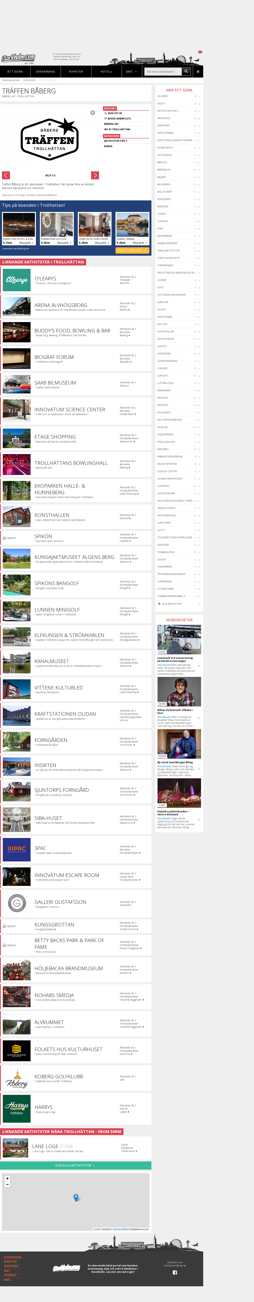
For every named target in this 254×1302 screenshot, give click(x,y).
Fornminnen (165, 265)
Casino (161, 214)
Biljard (161, 177)
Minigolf (162, 397)
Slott (161, 530)
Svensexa (163, 545)
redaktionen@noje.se (175, 1265)
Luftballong (165, 383)
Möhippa (162, 405)
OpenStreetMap (120, 1229)
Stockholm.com (10, 80)
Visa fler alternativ (130, 250)
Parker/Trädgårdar (170, 456)
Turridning (164, 581)
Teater (161, 559)
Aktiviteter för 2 (168, 111)
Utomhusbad (165, 588)
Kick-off (162, 324)
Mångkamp (163, 390)
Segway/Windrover (169, 478)
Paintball (163, 449)
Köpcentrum (165, 339)
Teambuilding (165, 552)
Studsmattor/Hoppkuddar (174, 537)
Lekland (162, 368)
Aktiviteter (29, 80)
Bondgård (164, 199)
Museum (162, 427)
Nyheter (76, 71)
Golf (160, 287)
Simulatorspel (166, 508)
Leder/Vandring (167, 361)
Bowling (162, 206)
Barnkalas (163, 169)
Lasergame (164, 353)
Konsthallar (165, 331)
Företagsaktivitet (168, 258)
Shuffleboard (166, 493)
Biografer (163, 184)
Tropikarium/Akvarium (171, 574)
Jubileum (162, 302)
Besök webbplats (119, 118)
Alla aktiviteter (171, 604)
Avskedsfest (165, 147)
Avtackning (164, 155)
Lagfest (162, 346)
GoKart (162, 280)
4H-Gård (162, 96)
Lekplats (162, 375)
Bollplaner (164, 191)
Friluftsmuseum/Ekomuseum (175, 272)
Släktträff (164, 522)
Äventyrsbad (165, 133)
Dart (160, 228)
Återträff (163, 125)
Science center (167, 471)
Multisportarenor (169, 419)
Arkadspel (163, 118)
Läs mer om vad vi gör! (120, 1272)
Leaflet (97, 1229)
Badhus (162, 162)
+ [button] (7, 1178)
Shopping (163, 486)
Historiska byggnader (171, 294)
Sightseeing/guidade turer (174, 500)
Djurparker (164, 236)
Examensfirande (167, 243)
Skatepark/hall (166, 515)
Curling (162, 221)
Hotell (107, 71)
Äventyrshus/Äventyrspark (174, 140)
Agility (161, 103)
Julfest (161, 309)
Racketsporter (167, 464)
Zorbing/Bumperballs (171, 596)
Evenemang (45, 71)
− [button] (7, 1184)
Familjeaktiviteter (168, 250)
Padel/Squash (166, 442)
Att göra (15, 71)
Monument (164, 412)
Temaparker (164, 566)
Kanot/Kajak (164, 316)
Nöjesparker (165, 434)
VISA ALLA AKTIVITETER (73, 1165)
